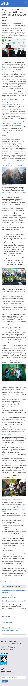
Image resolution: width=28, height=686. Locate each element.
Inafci (3, 67)
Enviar (5, 681)
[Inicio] (5, 3)
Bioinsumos (13, 313)
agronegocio (11, 630)
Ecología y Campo (7, 622)
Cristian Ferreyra (7, 434)
